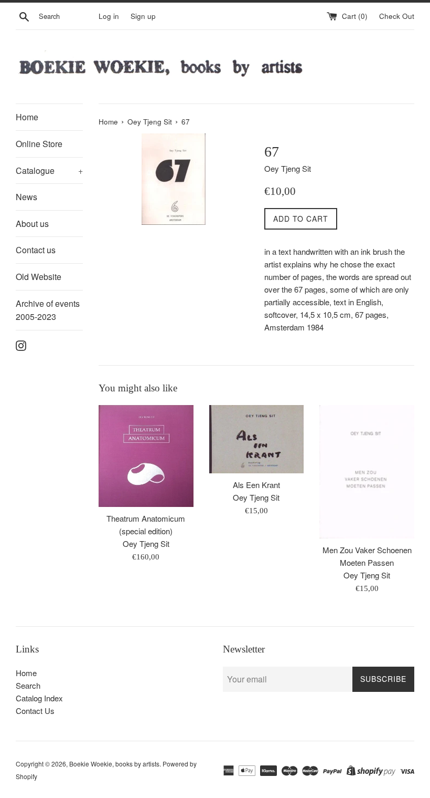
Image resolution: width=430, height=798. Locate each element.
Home (27, 117)
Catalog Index (39, 697)
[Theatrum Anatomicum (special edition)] (146, 456)
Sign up (143, 16)
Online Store (39, 144)
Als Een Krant (256, 484)
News (26, 197)
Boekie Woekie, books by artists (114, 763)
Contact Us (35, 710)
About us (32, 223)
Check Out (396, 16)
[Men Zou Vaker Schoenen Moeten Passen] (366, 471)
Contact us (36, 250)
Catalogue (49, 170)
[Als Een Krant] (256, 439)
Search (28, 685)
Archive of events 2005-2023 (48, 310)
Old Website (38, 277)
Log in (109, 16)
